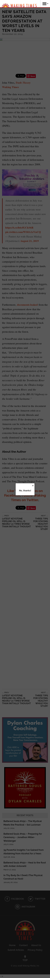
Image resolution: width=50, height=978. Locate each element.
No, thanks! (25, 490)
